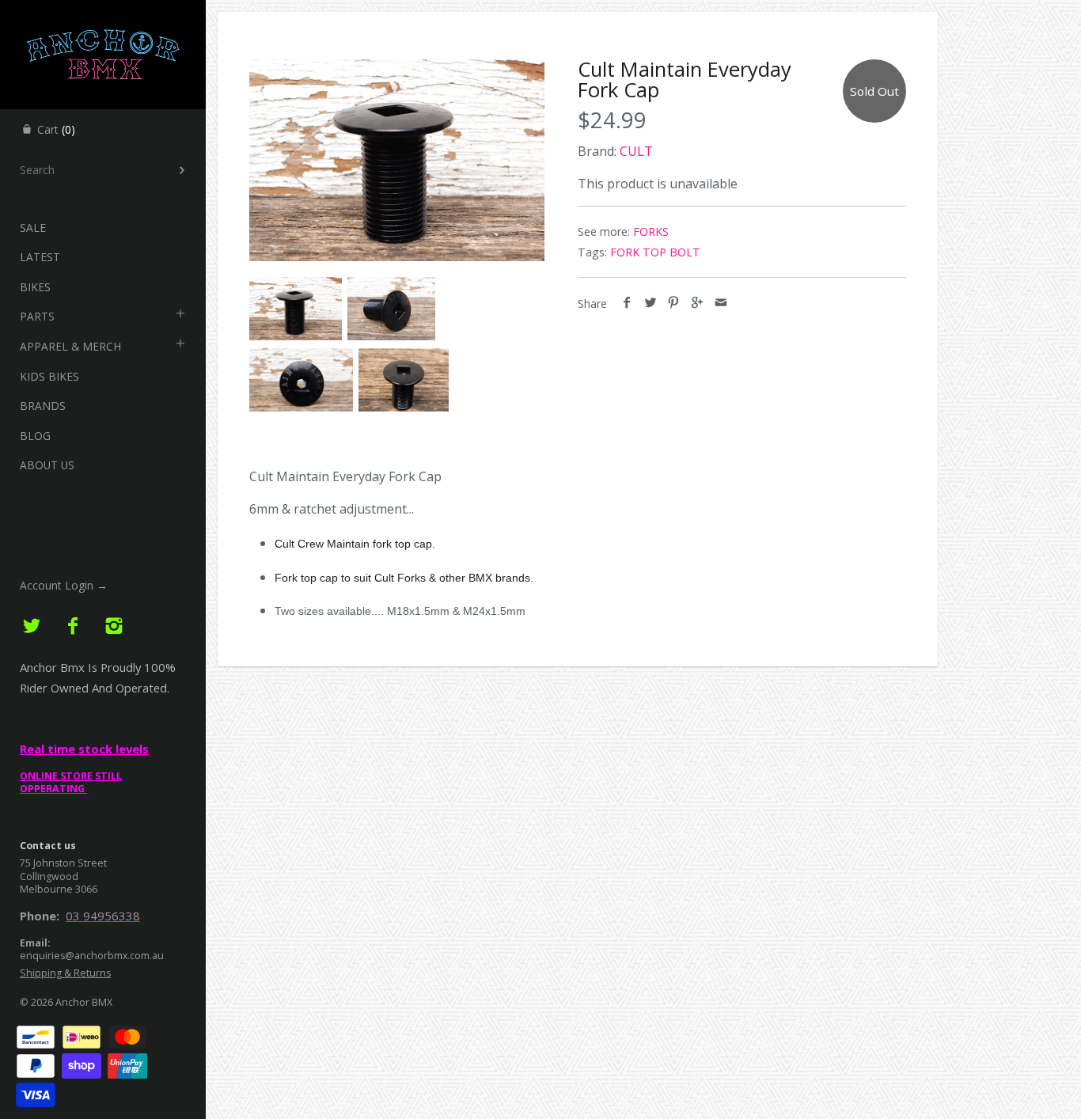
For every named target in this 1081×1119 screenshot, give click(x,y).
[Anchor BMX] (103, 14)
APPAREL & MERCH (70, 346)
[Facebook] (73, 626)
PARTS (37, 316)
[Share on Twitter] (651, 303)
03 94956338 (103, 916)
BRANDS (43, 405)
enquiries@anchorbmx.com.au (92, 955)
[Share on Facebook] (627, 303)
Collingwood (49, 876)
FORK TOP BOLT (655, 252)
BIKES (35, 286)
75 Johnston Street (63, 863)
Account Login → (64, 585)
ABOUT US (47, 464)
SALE (33, 227)
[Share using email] (720, 303)
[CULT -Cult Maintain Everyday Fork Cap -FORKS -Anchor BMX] (397, 160)
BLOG (35, 435)
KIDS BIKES (49, 376)
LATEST (40, 256)
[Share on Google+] (697, 303)
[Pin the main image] (674, 303)
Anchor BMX (83, 1002)
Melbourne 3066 (58, 889)
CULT (636, 151)
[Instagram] (113, 626)
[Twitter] (32, 626)
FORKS (651, 231)
